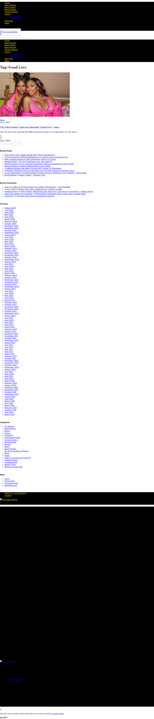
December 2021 (11, 333)
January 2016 (10, 410)
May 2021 (9, 349)
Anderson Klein (11, 191)
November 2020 (11, 363)
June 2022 (9, 320)
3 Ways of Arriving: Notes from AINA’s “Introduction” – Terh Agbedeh (41, 187)
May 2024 (9, 268)
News (7, 23)
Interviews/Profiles (12, 437)
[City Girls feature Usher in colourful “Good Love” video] (35, 116)
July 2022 (9, 318)
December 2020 (11, 360)
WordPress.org (11, 485)
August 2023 (10, 289)
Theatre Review (11, 12)
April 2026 (9, 217)
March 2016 (10, 405)
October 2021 (10, 338)
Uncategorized (11, 462)
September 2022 (12, 313)
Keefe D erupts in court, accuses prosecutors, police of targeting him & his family (39, 164)
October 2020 (11, 365)
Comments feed (11, 483)
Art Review (9, 426)
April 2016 (9, 403)
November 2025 (11, 228)
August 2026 (10, 208)
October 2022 (11, 311)
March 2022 (10, 327)
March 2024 (10, 273)
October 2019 (10, 392)
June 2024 (9, 266)
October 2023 (11, 284)
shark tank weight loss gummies (18, 194)
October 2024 (11, 257)
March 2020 (10, 381)
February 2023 (11, 302)
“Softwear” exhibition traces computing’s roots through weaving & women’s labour (40, 170)
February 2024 (11, 275)
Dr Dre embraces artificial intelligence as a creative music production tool (36, 157)
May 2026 (9, 214)
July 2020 (9, 372)
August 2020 (10, 369)
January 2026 (10, 223)
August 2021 (10, 342)
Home (7, 3)
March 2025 (10, 246)
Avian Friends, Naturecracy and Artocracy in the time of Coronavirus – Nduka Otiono (57, 191)
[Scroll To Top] (1, 709)
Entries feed (10, 481)
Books (7, 431)
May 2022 (9, 322)
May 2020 (9, 376)
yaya (7, 187)
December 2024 (11, 253)
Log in (7, 479)
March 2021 (10, 354)
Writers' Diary (10, 464)
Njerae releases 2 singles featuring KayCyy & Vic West (28, 166)
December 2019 (11, 387)
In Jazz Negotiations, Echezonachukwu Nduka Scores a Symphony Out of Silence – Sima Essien (45, 173)
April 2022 (9, 325)
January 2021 (10, 358)
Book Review (10, 7)
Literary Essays (15, 16)
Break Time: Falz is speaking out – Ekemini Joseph (40, 189)
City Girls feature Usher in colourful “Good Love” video (29, 127)
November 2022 (11, 309)
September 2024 (12, 259)
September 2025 (12, 232)
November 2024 (11, 255)
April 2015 (9, 412)
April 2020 (9, 378)
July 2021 (9, 345)
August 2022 (10, 316)
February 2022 (11, 329)
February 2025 (11, 248)
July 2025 (9, 237)
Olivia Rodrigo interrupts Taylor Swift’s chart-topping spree (60, 194)
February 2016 (11, 408)
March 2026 (10, 219)
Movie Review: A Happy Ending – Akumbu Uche (25, 175)
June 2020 (9, 374)
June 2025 (9, 239)
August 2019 (10, 396)
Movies (8, 444)
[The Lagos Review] (8, 32)
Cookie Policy (58, 713)
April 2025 (9, 244)
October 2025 (11, 230)
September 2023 (12, 286)
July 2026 (9, 210)
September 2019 (12, 394)
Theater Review (11, 460)
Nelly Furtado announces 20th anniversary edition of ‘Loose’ (30, 159)
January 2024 (10, 277)
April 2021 (9, 351)
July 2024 (9, 264)
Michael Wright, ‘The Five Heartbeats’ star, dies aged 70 (28, 161)
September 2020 (12, 367)
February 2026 (11, 221)
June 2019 (9, 399)
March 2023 (10, 300)
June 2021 (9, 347)
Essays (7, 14)
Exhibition (9, 435)
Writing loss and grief (14, 467)
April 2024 (9, 271)
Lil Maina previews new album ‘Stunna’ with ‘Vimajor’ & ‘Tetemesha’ (33, 168)
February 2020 (11, 383)
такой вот (9, 196)
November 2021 (11, 336)
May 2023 (9, 295)
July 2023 (9, 291)
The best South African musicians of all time (35, 196)
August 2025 (10, 235)
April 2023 (9, 298)
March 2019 (10, 401)
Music (7, 446)
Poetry (7, 455)
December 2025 (11, 226)
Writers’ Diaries (15, 19)
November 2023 (11, 282)
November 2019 (11, 390)
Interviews (9, 21)
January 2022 (10, 331)
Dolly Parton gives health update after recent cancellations (30, 155)
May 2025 (9, 241)
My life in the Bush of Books (16, 451)
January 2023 (10, 304)
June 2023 (9, 293)
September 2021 (12, 340)
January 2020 (10, 385)
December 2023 (11, 280)
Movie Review (10, 10)
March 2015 (10, 414)
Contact (8, 495)
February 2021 (11, 356)
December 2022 (11, 307)
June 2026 (9, 212)
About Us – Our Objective (15, 493)
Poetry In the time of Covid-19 (17, 458)
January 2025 (10, 250)
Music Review (10, 5)
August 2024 (10, 262)
